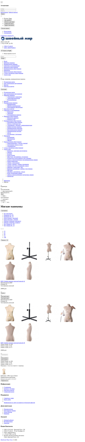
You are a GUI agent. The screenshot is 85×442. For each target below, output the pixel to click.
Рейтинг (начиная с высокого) (12, 221)
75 (4, 235)
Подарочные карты (9, 82)
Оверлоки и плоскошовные (12, 65)
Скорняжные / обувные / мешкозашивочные (19, 125)
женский (5, 199)
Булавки (9, 153)
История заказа (8, 421)
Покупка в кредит (9, 86)
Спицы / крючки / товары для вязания (18, 164)
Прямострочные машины (14, 127)
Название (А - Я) (9, 215)
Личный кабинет (9, 420)
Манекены (7, 70)
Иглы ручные (11, 155)
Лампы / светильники (13, 162)
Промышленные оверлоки (14, 128)
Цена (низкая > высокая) (11, 218)
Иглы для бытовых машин (14, 173)
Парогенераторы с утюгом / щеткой (17, 143)
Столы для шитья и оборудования (13, 73)
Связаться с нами (9, 398)
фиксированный (7, 191)
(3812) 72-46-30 (8, 46)
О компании (7, 387)
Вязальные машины (13, 118)
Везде (5, 61)
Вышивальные (11, 104)
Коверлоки (10, 112)
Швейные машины (9, 62)
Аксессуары (7, 74)
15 (4, 231)
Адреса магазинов (9, 25)
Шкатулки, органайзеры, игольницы (17, 156)
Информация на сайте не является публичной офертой (19, 402)
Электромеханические (13, 98)
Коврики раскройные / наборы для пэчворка (19, 168)
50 (4, 234)
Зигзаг (9, 133)
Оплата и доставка (9, 21)
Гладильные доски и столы (15, 145)
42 (3, 202)
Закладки (6, 423)
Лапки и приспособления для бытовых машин (20, 174)
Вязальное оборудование (11, 67)
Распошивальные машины (14, 130)
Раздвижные (10, 137)
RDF (4, 196)
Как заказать (8, 20)
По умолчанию (8, 213)
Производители (8, 409)
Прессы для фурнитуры (14, 124)
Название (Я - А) (9, 216)
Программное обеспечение (15, 107)
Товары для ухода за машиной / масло (18, 165)
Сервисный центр (9, 23)
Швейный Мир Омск (7, 440)
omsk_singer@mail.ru (10, 47)
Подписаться (4, 380)
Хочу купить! (4, 359)
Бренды (6, 85)
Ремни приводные (12, 161)
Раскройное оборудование (14, 122)
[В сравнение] (1, 356)
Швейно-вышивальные (14, 106)
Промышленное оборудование (12, 68)
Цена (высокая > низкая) (11, 219)
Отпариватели (11, 146)
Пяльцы (9, 152)
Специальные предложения (13, 83)
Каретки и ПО (11, 119)
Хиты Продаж (8, 412)
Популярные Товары (10, 410)
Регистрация (4, 12)
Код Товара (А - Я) (9, 224)
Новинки (6, 413)
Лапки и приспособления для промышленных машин (22, 159)
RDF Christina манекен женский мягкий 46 (13, 343)
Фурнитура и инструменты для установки (19, 158)
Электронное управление (14, 97)
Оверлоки (10, 113)
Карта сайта (7, 399)
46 (8, 202)
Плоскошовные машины (14, 115)
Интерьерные (11, 139)
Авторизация (7, 33)
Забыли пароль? (13, 12)
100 (5, 237)
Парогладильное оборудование (12, 71)
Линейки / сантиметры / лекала (16, 171)
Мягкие (9, 140)
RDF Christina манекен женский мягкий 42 (13, 281)
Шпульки (10, 170)
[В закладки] (1, 353)
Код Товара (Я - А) (9, 225)
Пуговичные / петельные (14, 134)
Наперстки (10, 176)
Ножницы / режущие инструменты (17, 150)
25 (4, 232)
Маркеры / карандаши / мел (15, 167)
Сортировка (4, 210)
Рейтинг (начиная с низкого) (12, 222)
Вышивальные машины (10, 64)
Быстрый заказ (5, 298)
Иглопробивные (12, 100)
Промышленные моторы (14, 131)
